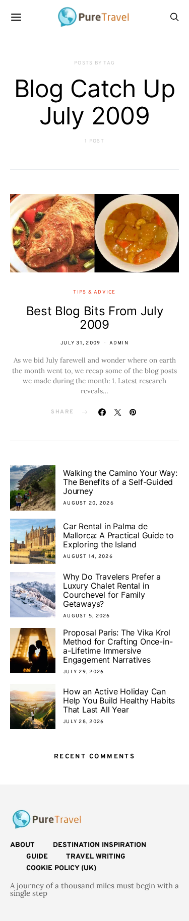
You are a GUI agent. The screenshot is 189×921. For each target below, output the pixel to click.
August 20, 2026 (88, 503)
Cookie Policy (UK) (61, 868)
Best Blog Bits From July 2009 (94, 318)
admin (119, 343)
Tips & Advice (94, 292)
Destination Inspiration (99, 845)
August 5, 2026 (86, 616)
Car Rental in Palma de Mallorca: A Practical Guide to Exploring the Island (118, 535)
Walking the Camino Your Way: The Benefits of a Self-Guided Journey (120, 482)
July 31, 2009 (80, 343)
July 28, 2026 (83, 722)
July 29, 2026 (83, 672)
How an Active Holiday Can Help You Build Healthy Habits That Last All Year (119, 700)
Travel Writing (95, 857)
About (22, 845)
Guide (37, 857)
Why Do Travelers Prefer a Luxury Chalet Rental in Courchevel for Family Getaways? (112, 590)
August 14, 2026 (88, 556)
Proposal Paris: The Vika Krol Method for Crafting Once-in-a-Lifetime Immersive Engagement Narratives (117, 646)
